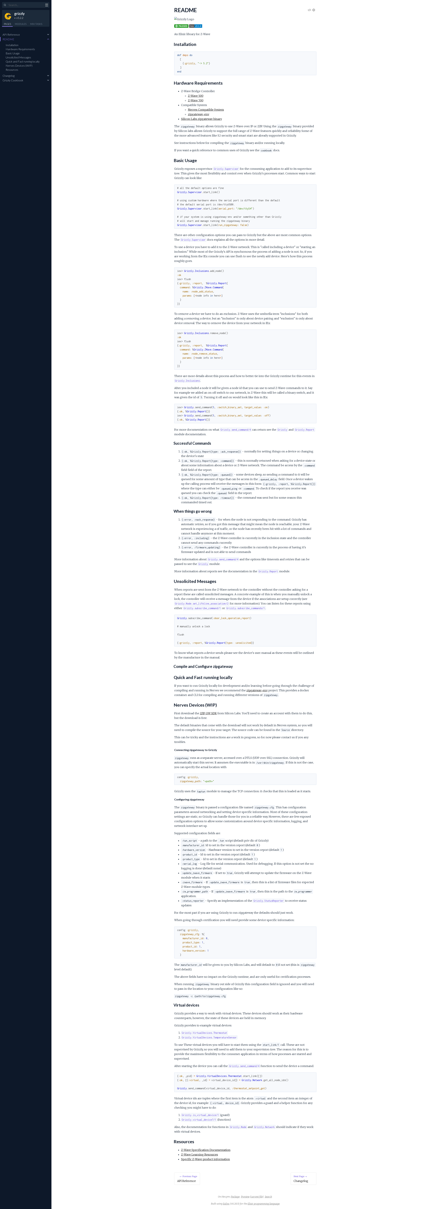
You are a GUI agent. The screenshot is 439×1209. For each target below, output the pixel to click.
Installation (12, 45)
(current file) (257, 1196)
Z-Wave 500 (195, 95)
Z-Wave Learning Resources (199, 1154)
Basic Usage (13, 53)
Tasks (36, 23)
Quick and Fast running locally (23, 61)
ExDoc (226, 1203)
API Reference (11, 34)
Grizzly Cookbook (13, 80)
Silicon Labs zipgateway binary (201, 119)
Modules (20, 23)
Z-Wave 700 (195, 100)
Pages (7, 23)
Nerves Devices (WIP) (19, 65)
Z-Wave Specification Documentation (205, 1150)
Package (235, 1196)
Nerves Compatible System (206, 109)
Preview (245, 1196)
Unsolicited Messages (18, 57)
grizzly (19, 13)
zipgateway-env (198, 114)
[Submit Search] (5, 5)
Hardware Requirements (20, 49)
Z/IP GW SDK (208, 713)
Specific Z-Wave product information (205, 1159)
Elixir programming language (264, 1203)
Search (268, 1196)
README (8, 39)
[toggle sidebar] (46, 5)
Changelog (9, 75)
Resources (12, 69)
